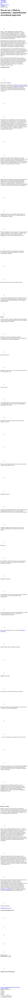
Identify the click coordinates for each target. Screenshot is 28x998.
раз (22, 85)
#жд (19, 987)
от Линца (22, 630)
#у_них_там (3, 987)
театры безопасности (18, 86)
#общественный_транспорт (12, 987)
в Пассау (9, 82)
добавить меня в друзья (6, 908)
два (24, 85)
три (26, 85)
